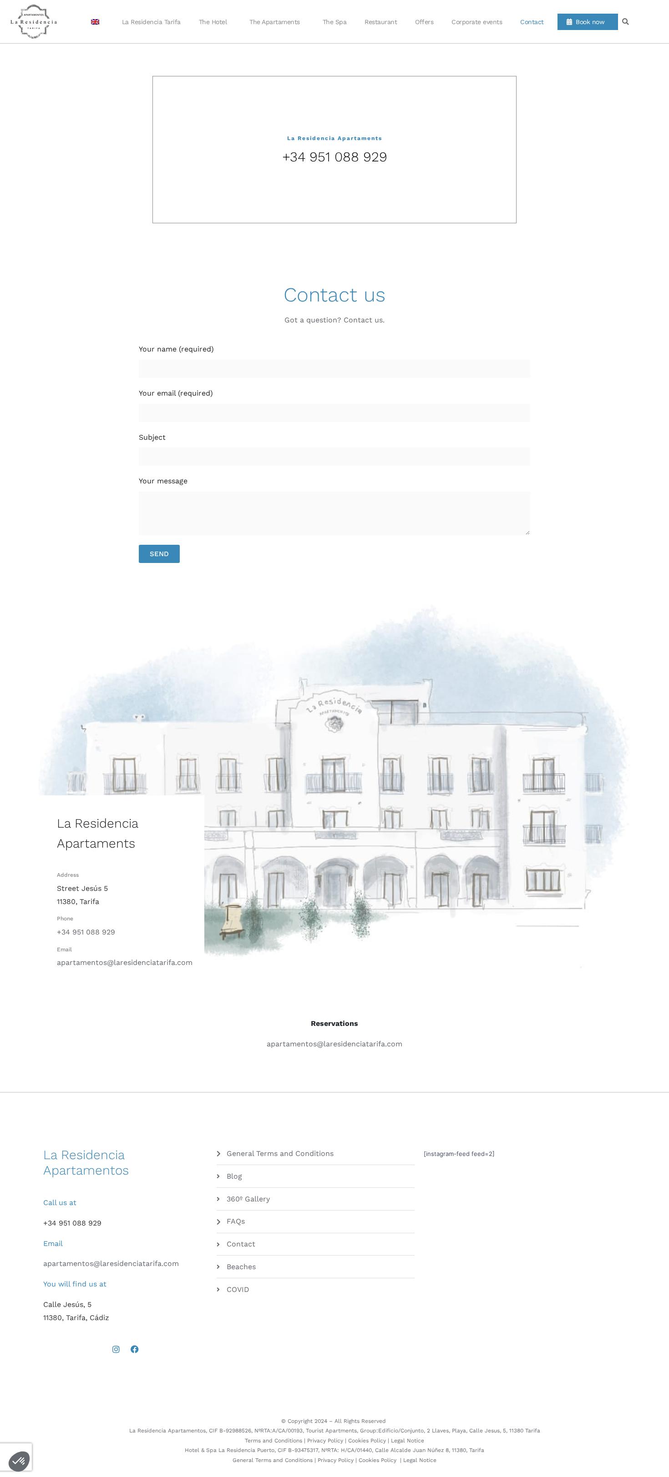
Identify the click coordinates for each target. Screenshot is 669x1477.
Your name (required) (176, 349)
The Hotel (213, 21)
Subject (152, 437)
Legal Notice (407, 1440)
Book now (588, 21)
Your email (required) (176, 393)
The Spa (335, 21)
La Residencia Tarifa (151, 21)
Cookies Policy (367, 1440)
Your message (163, 481)
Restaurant (381, 21)
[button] (625, 21)
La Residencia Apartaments (334, 138)
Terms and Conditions (273, 1440)
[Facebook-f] (135, 1349)
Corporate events (476, 21)
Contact (532, 21)
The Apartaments (274, 21)
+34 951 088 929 (334, 157)
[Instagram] (116, 1349)
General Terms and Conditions (273, 1460)
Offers (424, 21)
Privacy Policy (325, 1440)
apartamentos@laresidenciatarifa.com (125, 962)
